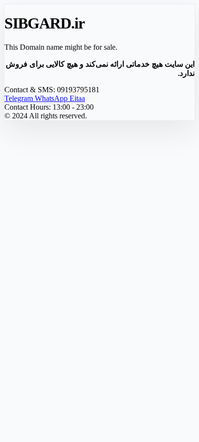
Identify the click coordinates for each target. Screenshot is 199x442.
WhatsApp (52, 98)
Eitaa (77, 98)
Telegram (19, 98)
